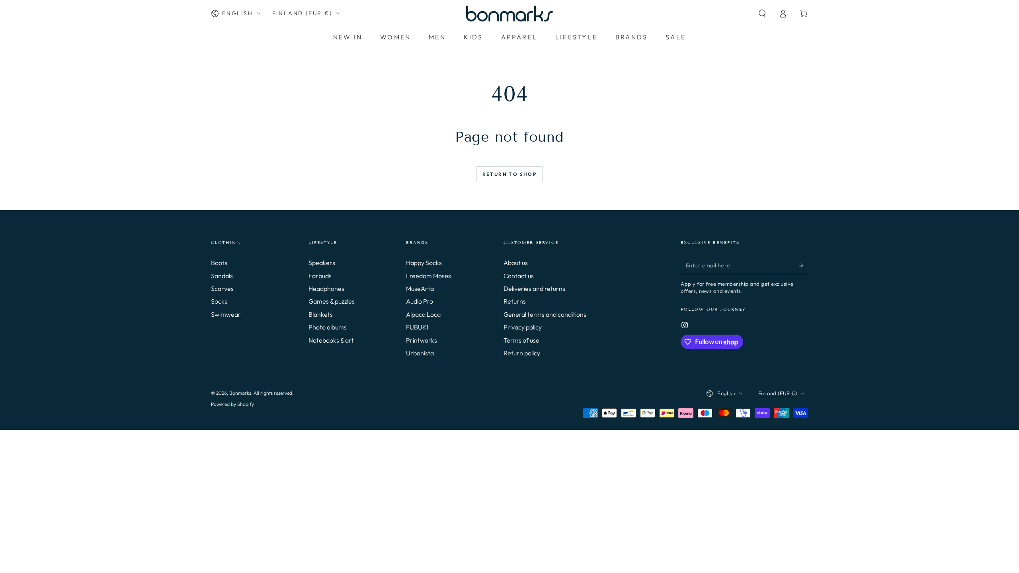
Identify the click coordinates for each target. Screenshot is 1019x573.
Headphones (326, 288)
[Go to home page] (509, 13)
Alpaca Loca (423, 314)
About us (516, 263)
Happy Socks (424, 263)
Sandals (222, 276)
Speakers (321, 263)
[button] (762, 13)
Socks (219, 301)
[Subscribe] (803, 265)
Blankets (320, 314)
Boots (219, 263)
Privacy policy (523, 327)
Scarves (222, 288)
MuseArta (420, 288)
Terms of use (521, 340)
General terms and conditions (545, 314)
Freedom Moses (428, 276)
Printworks (421, 340)
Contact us (519, 276)
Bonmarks (240, 393)
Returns (515, 301)
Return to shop (509, 174)
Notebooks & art (331, 340)
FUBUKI (417, 327)
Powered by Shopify (232, 404)
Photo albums (327, 327)
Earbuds (320, 276)
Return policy (522, 353)
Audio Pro (419, 301)
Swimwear (226, 314)
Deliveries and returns (534, 288)
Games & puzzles (331, 301)
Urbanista (420, 353)
